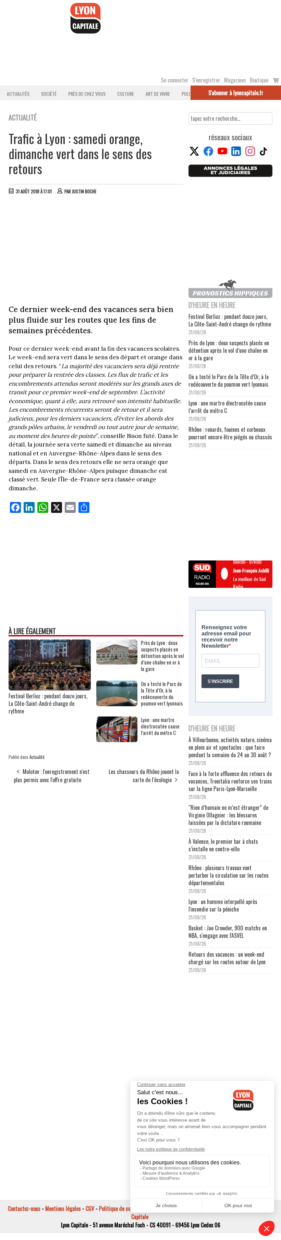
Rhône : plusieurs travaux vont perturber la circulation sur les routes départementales (228, 875)
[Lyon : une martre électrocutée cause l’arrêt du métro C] (116, 740)
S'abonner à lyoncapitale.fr (236, 93)
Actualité (37, 756)
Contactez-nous (24, 1208)
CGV (90, 1208)
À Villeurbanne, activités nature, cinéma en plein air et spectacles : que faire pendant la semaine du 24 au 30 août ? (230, 747)
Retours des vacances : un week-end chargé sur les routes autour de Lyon (227, 958)
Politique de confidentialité (127, 1208)
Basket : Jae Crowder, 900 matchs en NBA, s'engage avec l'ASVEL (227, 931)
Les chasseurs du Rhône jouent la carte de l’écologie (144, 775)
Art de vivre (158, 93)
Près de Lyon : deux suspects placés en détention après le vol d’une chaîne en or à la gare (162, 656)
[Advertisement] (96, 251)
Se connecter (174, 80)
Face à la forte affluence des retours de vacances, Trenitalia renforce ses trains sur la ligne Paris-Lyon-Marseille (230, 781)
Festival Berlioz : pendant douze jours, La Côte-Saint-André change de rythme (48, 703)
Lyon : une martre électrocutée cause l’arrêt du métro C (160, 726)
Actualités (18, 93)
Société (49, 93)
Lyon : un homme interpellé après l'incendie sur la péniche (222, 905)
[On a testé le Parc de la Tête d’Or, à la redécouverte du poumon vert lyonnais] (116, 704)
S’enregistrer (206, 80)
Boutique (259, 80)
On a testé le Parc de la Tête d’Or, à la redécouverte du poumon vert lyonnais (162, 694)
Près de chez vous (87, 93)
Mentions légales (63, 1208)
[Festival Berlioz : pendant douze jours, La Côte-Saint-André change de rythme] (50, 688)
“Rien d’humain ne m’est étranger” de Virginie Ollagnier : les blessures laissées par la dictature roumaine (228, 815)
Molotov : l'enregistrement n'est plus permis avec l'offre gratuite (51, 775)
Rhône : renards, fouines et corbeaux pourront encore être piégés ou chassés (230, 433)
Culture (125, 93)
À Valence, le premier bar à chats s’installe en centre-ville (223, 845)
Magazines (235, 80)
